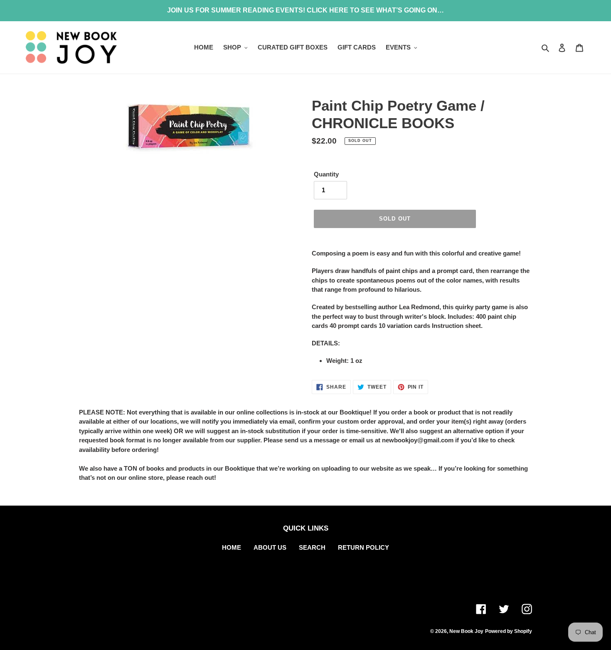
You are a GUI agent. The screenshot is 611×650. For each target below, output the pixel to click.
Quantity (326, 174)
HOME (231, 547)
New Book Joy (466, 631)
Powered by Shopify (508, 631)
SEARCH (312, 547)
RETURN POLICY (363, 547)
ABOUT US (270, 547)
